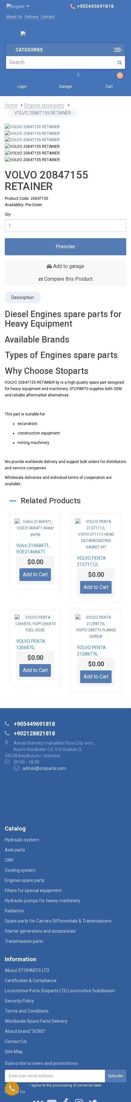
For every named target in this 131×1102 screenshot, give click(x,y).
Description (22, 297)
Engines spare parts (44, 105)
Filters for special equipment (33, 890)
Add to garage (68, 266)
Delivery (31, 17)
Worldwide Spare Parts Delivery (36, 1021)
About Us (14, 17)
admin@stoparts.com (44, 768)
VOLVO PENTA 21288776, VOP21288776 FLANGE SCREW (93, 651)
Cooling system (20, 870)
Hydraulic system (22, 839)
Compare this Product (68, 279)
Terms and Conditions (27, 1011)
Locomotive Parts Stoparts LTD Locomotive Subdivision (60, 990)
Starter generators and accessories (40, 931)
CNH (9, 860)
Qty (8, 214)
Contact (48, 17)
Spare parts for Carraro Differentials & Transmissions (58, 920)
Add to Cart (35, 574)
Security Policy (19, 1000)
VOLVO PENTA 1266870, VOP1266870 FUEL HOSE (35, 645)
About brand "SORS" (25, 1031)
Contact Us (16, 1041)
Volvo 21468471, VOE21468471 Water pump (33, 549)
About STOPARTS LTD (27, 970)
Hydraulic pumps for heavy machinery (42, 900)
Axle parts (15, 849)
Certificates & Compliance (31, 980)
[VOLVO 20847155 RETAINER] (32, 126)
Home (11, 105)
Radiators (14, 910)
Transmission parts (24, 941)
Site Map (14, 1051)
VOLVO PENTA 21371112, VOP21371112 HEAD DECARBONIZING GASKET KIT (94, 562)
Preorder (65, 247)
